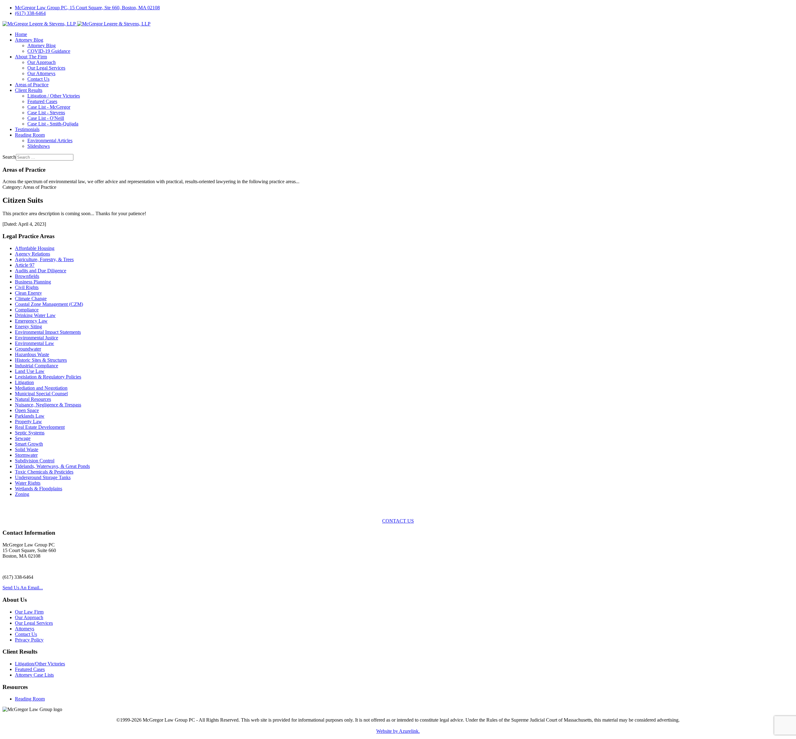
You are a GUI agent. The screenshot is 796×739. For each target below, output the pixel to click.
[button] (29, 40)
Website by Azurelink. (398, 731)
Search (9, 157)
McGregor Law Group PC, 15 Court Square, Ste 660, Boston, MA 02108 (87, 7)
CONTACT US (398, 521)
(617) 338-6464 (30, 13)
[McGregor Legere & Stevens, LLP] (76, 23)
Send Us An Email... (22, 587)
